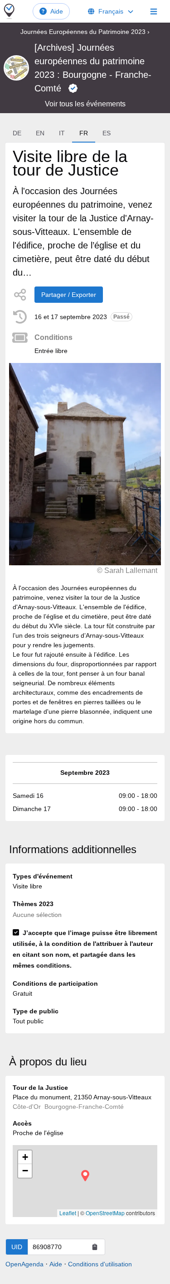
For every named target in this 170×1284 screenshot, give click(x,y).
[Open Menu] (154, 11)
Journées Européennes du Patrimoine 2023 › (85, 31)
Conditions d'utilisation (100, 1264)
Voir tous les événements (85, 104)
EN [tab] (40, 133)
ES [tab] (106, 133)
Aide (56, 11)
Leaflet (67, 1213)
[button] (85, 1175)
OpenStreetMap (105, 1213)
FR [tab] (83, 133)
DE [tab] (17, 133)
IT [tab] (62, 133)
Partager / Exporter (68, 294)
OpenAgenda (24, 1264)
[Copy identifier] (94, 1247)
